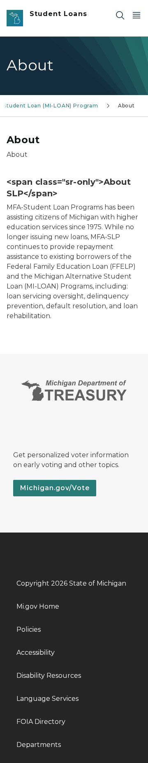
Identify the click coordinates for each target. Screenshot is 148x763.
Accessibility (35, 652)
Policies (28, 629)
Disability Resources (48, 675)
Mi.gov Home (37, 606)
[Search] (120, 15)
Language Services (47, 699)
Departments (38, 745)
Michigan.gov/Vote (55, 488)
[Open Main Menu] (136, 15)
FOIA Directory (40, 722)
